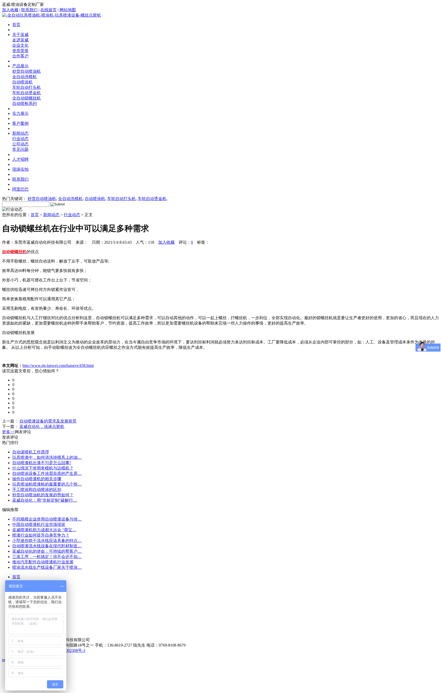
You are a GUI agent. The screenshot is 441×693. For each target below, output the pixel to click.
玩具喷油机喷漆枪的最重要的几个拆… (47, 484)
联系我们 (29, 10)
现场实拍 (20, 169)
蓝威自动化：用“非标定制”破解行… (44, 500)
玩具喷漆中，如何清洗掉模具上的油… (47, 457)
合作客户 (20, 56)
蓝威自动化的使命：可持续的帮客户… (47, 551)
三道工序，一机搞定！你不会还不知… (47, 556)
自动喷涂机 (22, 82)
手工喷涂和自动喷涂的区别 (36, 489)
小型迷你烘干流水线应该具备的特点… (47, 540)
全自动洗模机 (24, 77)
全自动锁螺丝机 (26, 98)
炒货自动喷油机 (26, 71)
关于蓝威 (20, 34)
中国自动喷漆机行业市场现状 (38, 524)
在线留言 (48, 10)
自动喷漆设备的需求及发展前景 (48, 421)
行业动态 (20, 139)
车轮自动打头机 (26, 87)
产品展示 (20, 66)
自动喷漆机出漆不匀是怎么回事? (41, 463)
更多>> (8, 432)
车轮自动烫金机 (26, 93)
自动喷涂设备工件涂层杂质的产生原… (47, 473)
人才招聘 (20, 159)
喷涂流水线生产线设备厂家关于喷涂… (47, 567)
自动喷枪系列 (24, 103)
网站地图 (67, 10)
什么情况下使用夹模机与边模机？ (43, 468)
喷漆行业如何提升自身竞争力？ (40, 535)
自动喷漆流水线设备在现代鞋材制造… (47, 546)
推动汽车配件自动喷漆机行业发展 (43, 562)
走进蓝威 (20, 40)
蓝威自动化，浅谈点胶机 (41, 426)
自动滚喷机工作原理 (30, 452)
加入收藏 (10, 10)
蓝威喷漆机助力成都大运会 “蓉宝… (44, 530)
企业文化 (20, 45)
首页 (16, 24)
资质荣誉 (20, 50)
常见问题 (20, 149)
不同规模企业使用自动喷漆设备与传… (47, 519)
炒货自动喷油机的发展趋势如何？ (43, 495)
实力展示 (20, 113)
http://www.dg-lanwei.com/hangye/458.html (58, 365)
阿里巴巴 (20, 189)
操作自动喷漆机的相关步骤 (36, 479)
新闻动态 (20, 133)
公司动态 (20, 144)
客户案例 (20, 123)
